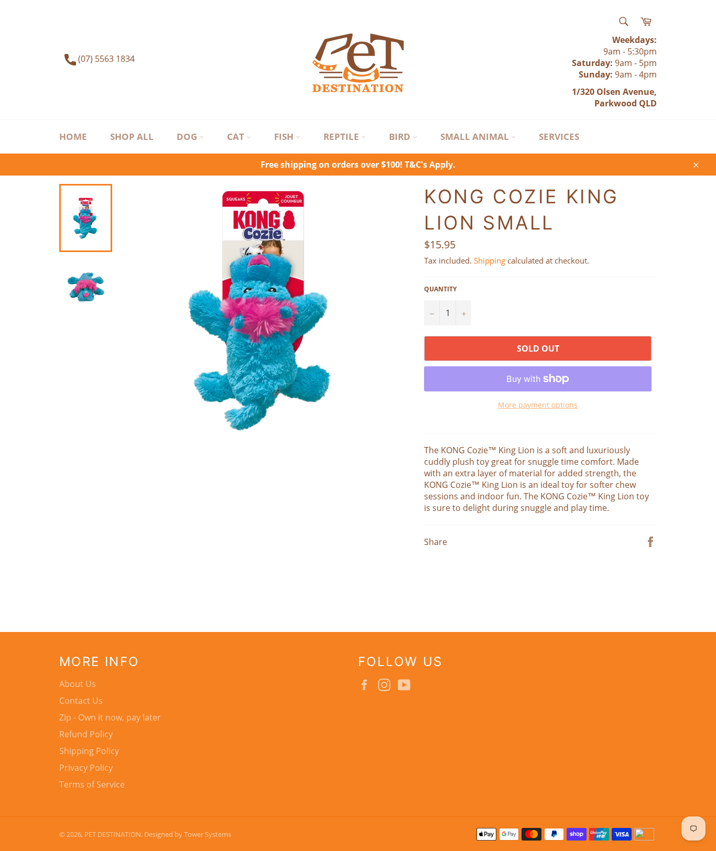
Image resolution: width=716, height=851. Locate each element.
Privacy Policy (86, 767)
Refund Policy (86, 734)
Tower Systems (207, 834)
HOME (73, 136)
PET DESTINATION (112, 834)
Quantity (440, 289)
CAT (236, 136)
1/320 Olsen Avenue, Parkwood (614, 97)
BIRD (401, 136)
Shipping (489, 260)
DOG (188, 136)
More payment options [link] (538, 405)
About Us (77, 684)
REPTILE (342, 136)
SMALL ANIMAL (475, 136)
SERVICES (559, 136)
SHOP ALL (132, 136)
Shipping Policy (89, 751)
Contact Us (81, 700)
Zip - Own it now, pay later (110, 717)
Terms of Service (92, 784)
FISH (285, 136)
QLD (647, 103)
